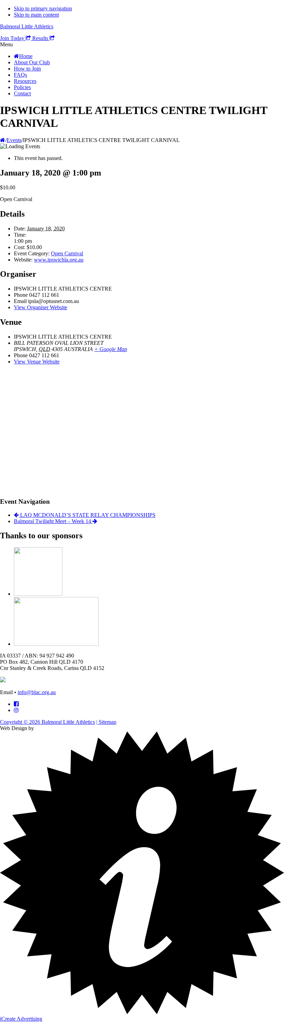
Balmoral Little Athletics (26, 26)
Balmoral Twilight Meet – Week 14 (53, 521)
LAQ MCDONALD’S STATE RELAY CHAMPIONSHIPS (87, 515)
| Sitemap (106, 722)
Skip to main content (36, 15)
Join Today (13, 38)
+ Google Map (110, 349)
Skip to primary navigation (43, 8)
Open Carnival (67, 253)
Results (41, 38)
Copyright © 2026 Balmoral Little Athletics (47, 722)
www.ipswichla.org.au (58, 260)
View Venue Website (37, 362)
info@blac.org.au (37, 692)
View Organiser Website (40, 307)
